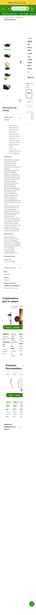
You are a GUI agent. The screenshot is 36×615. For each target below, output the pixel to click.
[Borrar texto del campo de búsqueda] (24, 8)
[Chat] (31, 604)
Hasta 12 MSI (23, 14)
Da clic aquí (22, 2)
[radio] (29, 94)
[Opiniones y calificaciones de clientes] (20, 426)
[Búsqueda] (27, 8)
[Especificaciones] (20, 267)
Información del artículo (9, 109)
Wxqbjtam (31, 38)
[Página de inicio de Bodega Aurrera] (8, 8)
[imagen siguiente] (7, 97)
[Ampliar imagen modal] (19, 101)
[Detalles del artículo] (20, 118)
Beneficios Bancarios (9, 14)
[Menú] (3, 8)
